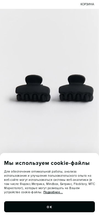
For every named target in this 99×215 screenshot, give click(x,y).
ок (49, 206)
